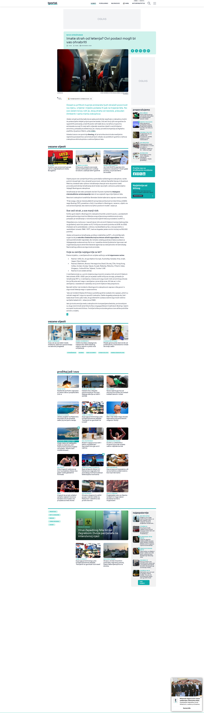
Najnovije (115, 3)
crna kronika (54, 521)
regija (52, 518)
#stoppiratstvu (138, 3)
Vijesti (93, 3)
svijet (52, 524)
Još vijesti (142, 582)
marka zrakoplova (117, 352)
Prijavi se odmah (138, 195)
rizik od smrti (91, 352)
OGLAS (102, 19)
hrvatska (53, 511)
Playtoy (142, 0)
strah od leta (103, 352)
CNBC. (93, 131)
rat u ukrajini (54, 515)
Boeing (81, 352)
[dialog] (186, 694)
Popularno (103, 3)
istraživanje (71, 352)
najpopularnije (140, 513)
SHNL (127, 3)
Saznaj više (187, 708)
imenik (135, 0)
